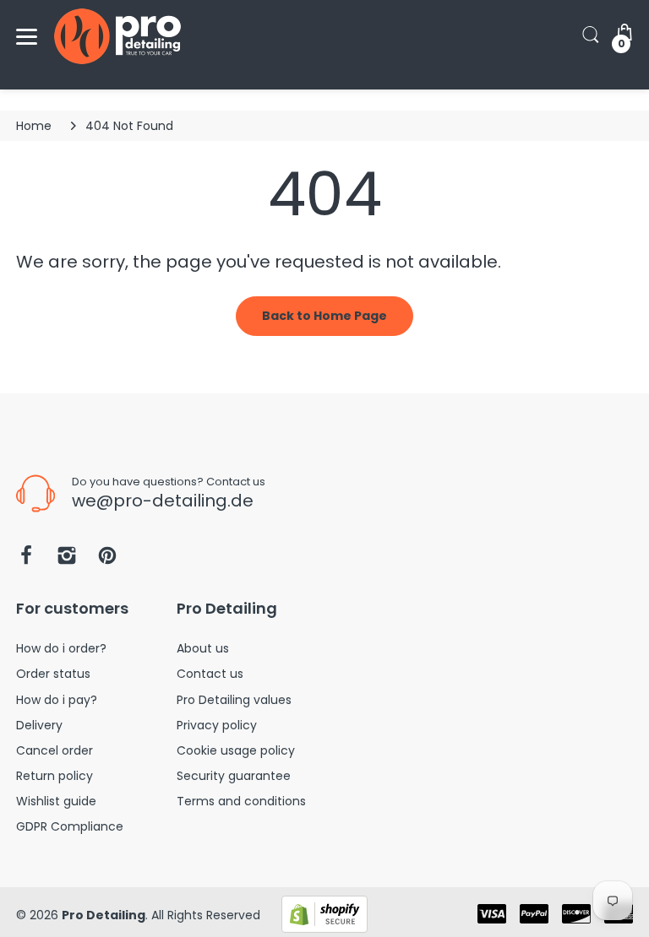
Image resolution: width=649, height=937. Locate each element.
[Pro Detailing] (117, 36)
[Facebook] (26, 560)
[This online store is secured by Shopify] (324, 913)
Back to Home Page (324, 315)
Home (34, 125)
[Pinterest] (107, 560)
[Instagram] (67, 560)
